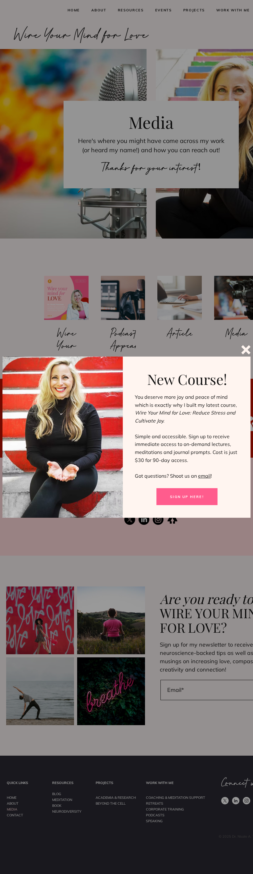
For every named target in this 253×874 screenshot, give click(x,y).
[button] (246, 349)
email (204, 476)
